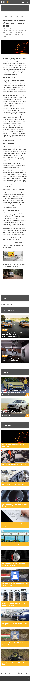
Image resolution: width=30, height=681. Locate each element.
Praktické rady (9, 304)
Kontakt (6, 673)
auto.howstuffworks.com (21, 242)
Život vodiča (3, 304)
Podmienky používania (13, 673)
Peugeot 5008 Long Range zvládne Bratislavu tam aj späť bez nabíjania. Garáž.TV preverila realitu (15, 412)
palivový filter (15, 196)
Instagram (28, 678)
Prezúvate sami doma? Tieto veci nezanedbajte (13, 246)
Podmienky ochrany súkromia (23, 673)
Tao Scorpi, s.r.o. (18, 672)
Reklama (2, 673)
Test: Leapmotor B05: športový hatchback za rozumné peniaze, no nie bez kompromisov (13, 391)
